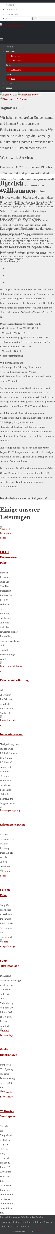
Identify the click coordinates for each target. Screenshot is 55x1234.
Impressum (11, 9)
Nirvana (28, 1231)
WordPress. (38, 1231)
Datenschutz (12, 13)
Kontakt (10, 4)
